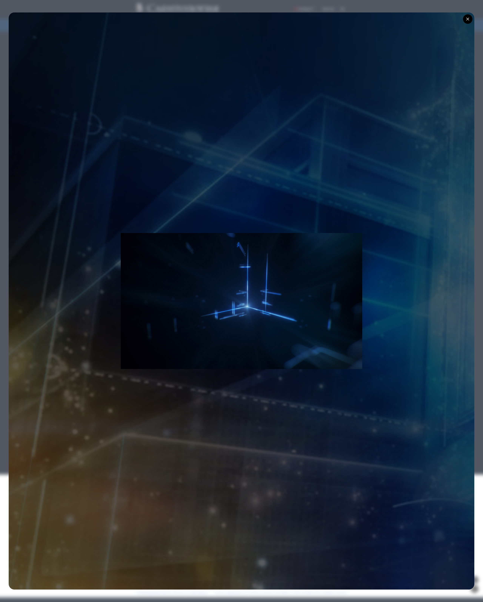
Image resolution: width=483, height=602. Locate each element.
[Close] (467, 19)
